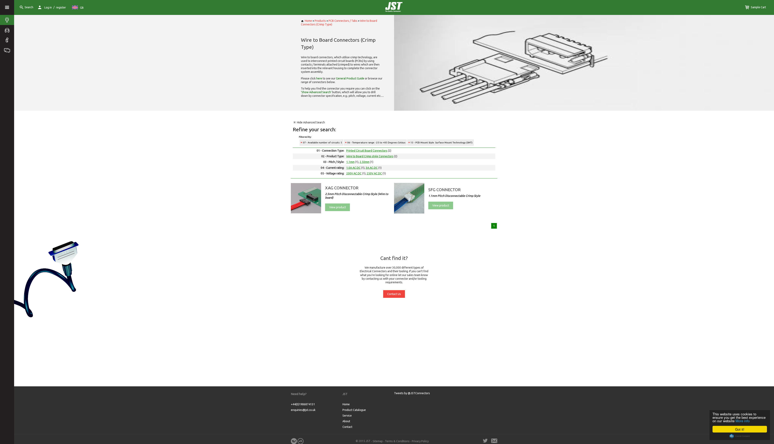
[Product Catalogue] (8, 20)
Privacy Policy (420, 441)
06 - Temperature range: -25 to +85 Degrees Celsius (376, 142)
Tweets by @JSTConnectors (412, 393)
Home (308, 20)
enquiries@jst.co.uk (303, 410)
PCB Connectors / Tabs (343, 20)
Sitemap (378, 441)
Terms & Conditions (397, 441)
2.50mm (364, 162)
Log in (48, 7)
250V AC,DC (374, 173)
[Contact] (8, 50)
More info (743, 420)
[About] (8, 40)
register (61, 7)
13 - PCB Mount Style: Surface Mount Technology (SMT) (441, 142)
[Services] (8, 30)
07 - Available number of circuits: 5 (322, 142)
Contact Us (394, 294)
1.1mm (350, 162)
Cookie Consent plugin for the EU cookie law (740, 436)
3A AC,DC (372, 167)
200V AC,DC (354, 173)
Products (320, 20)
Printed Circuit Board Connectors (366, 150)
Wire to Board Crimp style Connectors (369, 156)
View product (337, 207)
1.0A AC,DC (353, 167)
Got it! (739, 429)
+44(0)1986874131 (303, 404)
